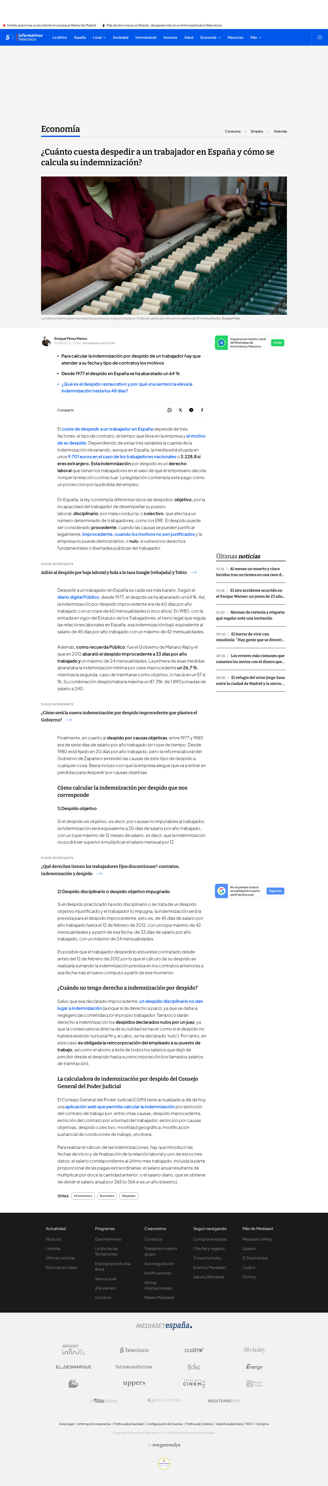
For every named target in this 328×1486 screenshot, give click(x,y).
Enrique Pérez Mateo (70, 338)
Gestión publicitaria (229, 1424)
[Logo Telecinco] (134, 1350)
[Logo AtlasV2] (104, 1400)
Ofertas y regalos (209, 1248)
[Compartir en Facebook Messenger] (191, 410)
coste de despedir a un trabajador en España (107, 429)
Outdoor (103, 1297)
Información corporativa (94, 1424)
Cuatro (249, 1267)
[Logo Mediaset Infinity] (73, 1350)
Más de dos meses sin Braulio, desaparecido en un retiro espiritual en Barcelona (164, 25)
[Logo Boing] (194, 1367)
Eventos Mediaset (209, 1267)
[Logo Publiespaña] (164, 1401)
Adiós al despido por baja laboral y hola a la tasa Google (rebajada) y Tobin (114, 572)
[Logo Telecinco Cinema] (194, 1383)
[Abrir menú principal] (319, 37)
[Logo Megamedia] (166, 1445)
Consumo (233, 131)
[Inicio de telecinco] (7, 37)
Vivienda (280, 131)
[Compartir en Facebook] (202, 410)
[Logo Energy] (254, 1367)
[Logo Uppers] (134, 1384)
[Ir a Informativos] (29, 37)
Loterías (53, 1248)
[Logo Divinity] (254, 1350)
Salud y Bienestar (209, 1276)
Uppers (249, 1248)
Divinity (249, 1276)
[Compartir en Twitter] (180, 410)
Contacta (153, 1239)
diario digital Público (78, 597)
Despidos (129, 1195)
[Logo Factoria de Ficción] (134, 1367)
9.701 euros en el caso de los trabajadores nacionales (122, 456)
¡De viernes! (105, 1288)
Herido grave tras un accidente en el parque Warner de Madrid (51, 25)
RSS (249, 1424)
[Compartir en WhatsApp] (169, 410)
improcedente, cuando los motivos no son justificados (138, 534)
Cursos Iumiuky (207, 1257)
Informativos (83, 1195)
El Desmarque (255, 1257)
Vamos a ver (106, 1278)
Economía (60, 129)
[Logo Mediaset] (164, 1328)
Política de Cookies (199, 1424)
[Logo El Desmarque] (73, 1367)
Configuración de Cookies (165, 1424)
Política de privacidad (129, 1424)
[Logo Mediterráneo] (224, 1400)
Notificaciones (157, 1272)
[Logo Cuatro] (194, 1350)
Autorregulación (159, 1263)
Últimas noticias (60, 1257)
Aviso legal (66, 1424)
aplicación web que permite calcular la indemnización (120, 1106)
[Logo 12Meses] (254, 1384)
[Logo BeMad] (74, 1384)
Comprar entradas (210, 1239)
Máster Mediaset (159, 1297)
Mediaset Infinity (257, 1239)
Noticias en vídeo (62, 1267)
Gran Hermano (108, 1239)
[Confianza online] (164, 1468)
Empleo (257, 131)
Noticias (53, 1239)
